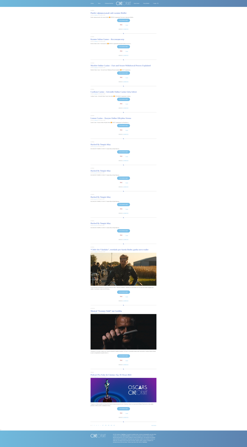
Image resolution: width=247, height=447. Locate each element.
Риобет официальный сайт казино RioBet (108, 13)
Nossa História (146, 3)
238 (105, 425)
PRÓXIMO (153, 425)
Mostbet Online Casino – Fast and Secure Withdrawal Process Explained (121, 65)
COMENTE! (123, 29)
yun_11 (95, 146)
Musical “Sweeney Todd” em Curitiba (106, 311)
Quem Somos (136, 3)
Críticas (92, 3)
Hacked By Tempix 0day (101, 144)
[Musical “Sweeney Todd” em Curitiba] (123, 331)
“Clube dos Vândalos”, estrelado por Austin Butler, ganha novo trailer (120, 250)
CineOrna (95, 15)
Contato (154, 3)
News (99, 3)
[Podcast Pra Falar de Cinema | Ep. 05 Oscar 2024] (123, 390)
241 (114, 425)
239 (108, 425)
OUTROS (92, 10)
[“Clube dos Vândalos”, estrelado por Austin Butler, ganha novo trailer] (123, 269)
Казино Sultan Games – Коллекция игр (107, 39)
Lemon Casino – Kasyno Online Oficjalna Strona (111, 118)
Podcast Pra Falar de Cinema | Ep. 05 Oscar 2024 (111, 375)
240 (111, 425)
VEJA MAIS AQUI (123, 20)
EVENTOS (93, 308)
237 (103, 425)
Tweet (126, 25)
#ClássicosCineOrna (109, 3)
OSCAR (92, 372)
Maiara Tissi (96, 376)
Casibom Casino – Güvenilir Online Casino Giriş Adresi (114, 92)
